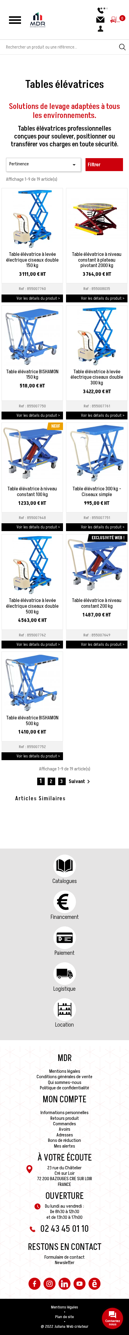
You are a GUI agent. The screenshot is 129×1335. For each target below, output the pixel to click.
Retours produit (64, 1118)
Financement (65, 917)
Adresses (64, 1135)
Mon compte (64, 1099)
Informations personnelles (64, 1112)
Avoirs (64, 1129)
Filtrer (94, 164)
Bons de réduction (64, 1140)
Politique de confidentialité (64, 1088)
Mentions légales (64, 1071)
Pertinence (43, 164)
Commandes (64, 1123)
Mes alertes (64, 1146)
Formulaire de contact (64, 1257)
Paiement (64, 953)
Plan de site (64, 1316)
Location (64, 1025)
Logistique (64, 989)
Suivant (80, 781)
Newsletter (64, 1262)
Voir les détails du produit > (38, 298)
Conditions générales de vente (64, 1076)
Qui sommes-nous (64, 1082)
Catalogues (64, 881)
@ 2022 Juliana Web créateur (64, 1326)
